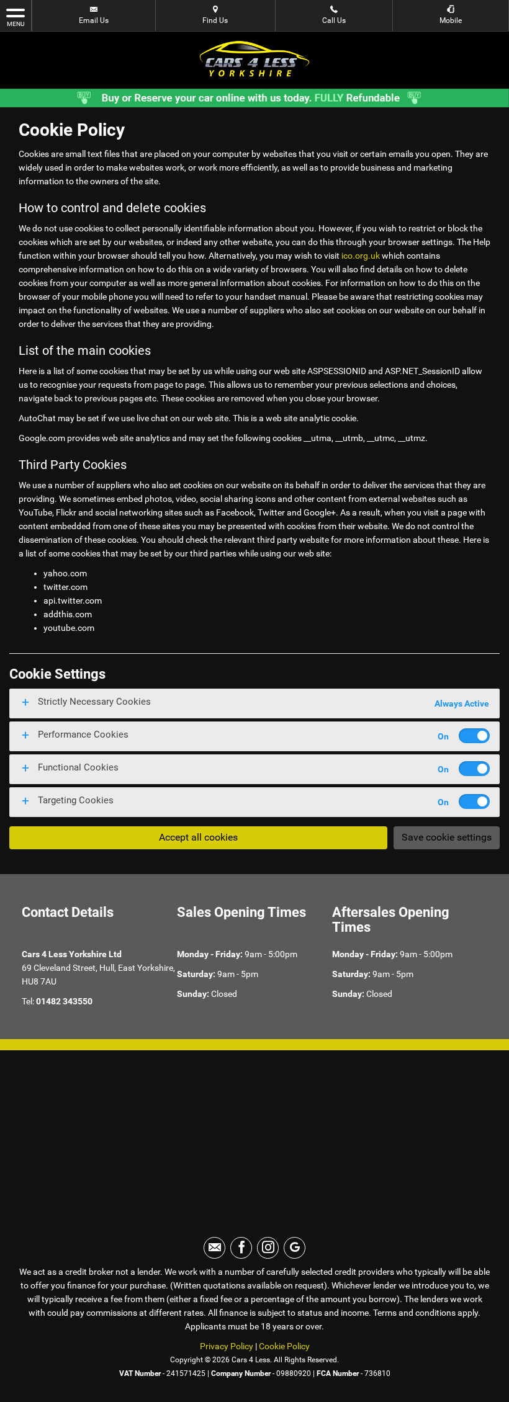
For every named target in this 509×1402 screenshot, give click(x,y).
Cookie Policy (284, 1346)
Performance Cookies (83, 734)
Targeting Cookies (76, 800)
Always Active (462, 703)
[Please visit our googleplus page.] (294, 1248)
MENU (15, 23)
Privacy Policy (226, 1346)
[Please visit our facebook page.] (241, 1248)
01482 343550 (64, 1001)
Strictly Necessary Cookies (94, 701)
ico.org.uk (360, 256)
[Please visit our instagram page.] (268, 1248)
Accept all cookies (198, 837)
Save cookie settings (447, 837)
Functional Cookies (78, 767)
